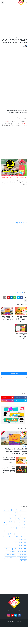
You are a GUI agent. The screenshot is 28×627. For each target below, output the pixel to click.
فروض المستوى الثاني (21, 539)
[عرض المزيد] (25, 300)
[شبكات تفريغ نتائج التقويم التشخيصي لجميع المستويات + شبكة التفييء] (21, 311)
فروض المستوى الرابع (21, 545)
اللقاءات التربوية (12, 513)
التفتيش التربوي (6, 510)
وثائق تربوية (23, 560)
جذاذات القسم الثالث (21, 519)
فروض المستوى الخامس (20, 542)
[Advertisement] (14, 20)
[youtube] (12, 615)
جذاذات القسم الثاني (9, 519)
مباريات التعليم (8, 548)
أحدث (25, 377)
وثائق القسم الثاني (22, 554)
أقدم (3, 377)
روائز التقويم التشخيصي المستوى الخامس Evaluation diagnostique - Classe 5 (8, 469)
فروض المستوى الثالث (8, 536)
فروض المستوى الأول (21, 536)
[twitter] (15, 615)
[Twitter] (18, 297)
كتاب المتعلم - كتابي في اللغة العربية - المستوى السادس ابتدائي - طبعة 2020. (7, 319)
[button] (26, 2)
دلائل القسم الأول (9, 525)
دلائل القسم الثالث (22, 527)
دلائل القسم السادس (21, 533)
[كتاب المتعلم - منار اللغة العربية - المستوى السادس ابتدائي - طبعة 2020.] (21, 328)
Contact (14, 624)
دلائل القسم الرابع (10, 530)
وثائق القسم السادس (13, 37)
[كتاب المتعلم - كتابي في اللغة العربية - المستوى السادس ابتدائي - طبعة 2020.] (7, 311)
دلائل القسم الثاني (11, 527)
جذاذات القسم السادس (20, 525)
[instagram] (8, 615)
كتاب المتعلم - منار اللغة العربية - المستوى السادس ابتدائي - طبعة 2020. (21, 336)
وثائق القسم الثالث (11, 551)
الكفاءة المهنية (22, 513)
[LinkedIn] (11, 297)
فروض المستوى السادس (20, 548)
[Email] (4, 297)
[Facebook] (21, 297)
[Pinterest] (8, 297)
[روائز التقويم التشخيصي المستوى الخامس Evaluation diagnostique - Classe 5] (21, 469)
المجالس (24, 516)
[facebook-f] (19, 615)
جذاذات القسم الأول (14, 516)
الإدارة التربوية (23, 510)
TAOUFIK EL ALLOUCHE (17, 621)
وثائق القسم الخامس (10, 554)
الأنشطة (15, 510)
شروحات (11, 533)
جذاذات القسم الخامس (21, 522)
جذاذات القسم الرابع (8, 522)
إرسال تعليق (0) (14, 373)
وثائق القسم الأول (22, 551)
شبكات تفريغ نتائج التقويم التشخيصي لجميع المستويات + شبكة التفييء (21, 319)
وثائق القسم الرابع (22, 557)
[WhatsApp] (14, 297)
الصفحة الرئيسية (23, 37)
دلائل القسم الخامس (21, 530)
